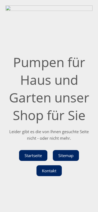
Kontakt (49, 170)
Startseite (33, 155)
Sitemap (66, 155)
